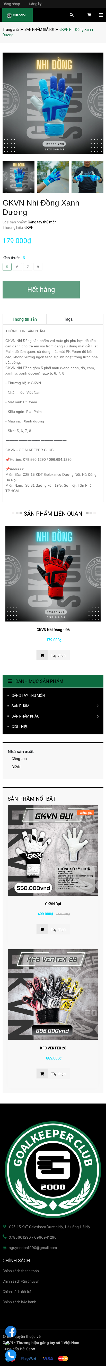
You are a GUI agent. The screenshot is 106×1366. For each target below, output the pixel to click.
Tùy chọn (58, 929)
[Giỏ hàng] (89, 16)
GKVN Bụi (53, 904)
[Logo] (53, 1170)
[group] (53, 103)
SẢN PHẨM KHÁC (25, 716)
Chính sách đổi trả (17, 1292)
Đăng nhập (11, 4)
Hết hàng (41, 290)
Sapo (30, 1349)
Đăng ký (35, 4)
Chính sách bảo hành (19, 1302)
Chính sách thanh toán (21, 1271)
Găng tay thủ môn (42, 222)
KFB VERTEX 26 (53, 1048)
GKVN (16, 767)
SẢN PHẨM (20, 706)
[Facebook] (10, 1331)
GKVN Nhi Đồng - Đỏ (53, 630)
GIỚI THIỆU (20, 727)
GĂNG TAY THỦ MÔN (28, 695)
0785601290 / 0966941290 (33, 1237)
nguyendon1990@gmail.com (33, 1247)
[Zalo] (10, 1343)
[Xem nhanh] (52, 850)
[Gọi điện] (10, 1355)
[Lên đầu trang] (92, 1341)
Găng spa (19, 759)
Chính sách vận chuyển (21, 1281)
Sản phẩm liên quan (53, 513)
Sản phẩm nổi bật (32, 799)
